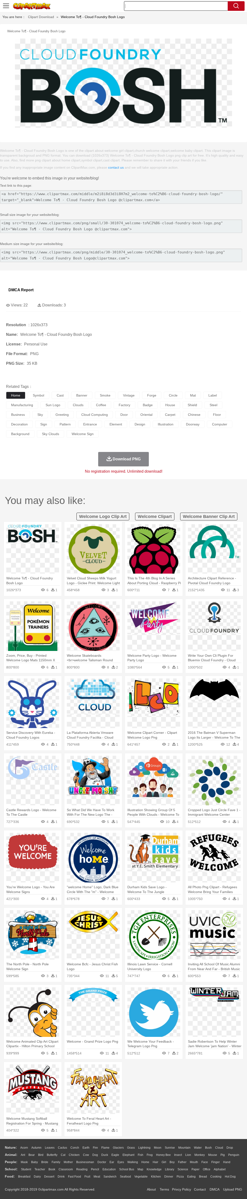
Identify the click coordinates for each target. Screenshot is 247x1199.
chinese (194, 415)
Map (140, 1169)
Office (206, 1169)
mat (193, 395)
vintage (129, 395)
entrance (90, 424)
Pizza (180, 1176)
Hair (155, 1162)
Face (204, 1162)
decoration (19, 424)
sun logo (53, 405)
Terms (164, 1189)
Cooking (215, 1176)
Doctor (101, 1162)
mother (68, 1162)
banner (81, 395)
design (140, 424)
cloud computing (94, 415)
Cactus (62, 1147)
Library (169, 1169)
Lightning (144, 1147)
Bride (44, 1162)
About (151, 1189)
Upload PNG (232, 1189)
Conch (74, 1147)
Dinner (168, 1176)
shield (192, 405)
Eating (191, 1176)
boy (172, 1162)
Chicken (74, 1155)
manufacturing (22, 405)
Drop (229, 1147)
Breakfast (24, 1176)
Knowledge (154, 1169)
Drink (61, 1176)
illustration (165, 424)
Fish (140, 1155)
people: (11, 1162)
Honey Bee (163, 1155)
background (20, 434)
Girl (164, 1162)
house (170, 405)
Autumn (36, 1147)
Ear (112, 1162)
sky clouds (50, 434)
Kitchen (156, 1176)
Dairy (37, 1176)
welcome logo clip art (103, 516)
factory (124, 405)
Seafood (125, 1176)
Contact (200, 1189)
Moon (157, 1147)
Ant (23, 1155)
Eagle (115, 1155)
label (212, 395)
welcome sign (83, 434)
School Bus (126, 1169)
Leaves (50, 1147)
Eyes (120, 1162)
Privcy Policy (181, 1189)
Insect (178, 1155)
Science (183, 1169)
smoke (105, 395)
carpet (170, 415)
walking (132, 1162)
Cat (63, 1155)
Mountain (184, 1147)
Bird (40, 1155)
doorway (192, 424)
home (15, 395)
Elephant (128, 1155)
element (116, 424)
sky (40, 415)
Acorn (24, 1147)
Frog (150, 1155)
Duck (104, 1155)
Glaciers (118, 1147)
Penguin (233, 1155)
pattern (65, 424)
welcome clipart (155, 516)
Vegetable (141, 1176)
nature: (11, 1147)
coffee (101, 405)
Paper (195, 1169)
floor (217, 415)
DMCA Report (21, 290)
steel (213, 405)
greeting (62, 415)
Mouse (212, 1155)
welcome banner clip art (209, 516)
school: (11, 1169)
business (18, 415)
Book (51, 1169)
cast (60, 395)
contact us (116, 167)
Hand (226, 1162)
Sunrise (170, 1147)
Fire (95, 1147)
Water (198, 1147)
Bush (208, 1147)
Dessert (49, 1176)
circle (173, 395)
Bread (203, 1176)
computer (219, 424)
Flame (105, 1147)
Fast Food (74, 1176)
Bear (31, 1155)
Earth (85, 1147)
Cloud (219, 1147)
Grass (131, 1147)
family (56, 1162)
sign (43, 424)
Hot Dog (230, 1176)
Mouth (194, 1162)
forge (151, 395)
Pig (222, 1155)
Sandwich (110, 1176)
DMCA (214, 1189)
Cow (86, 1155)
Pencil (95, 1169)
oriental (146, 415)
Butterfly (52, 1155)
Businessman (85, 1162)
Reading (82, 1169)
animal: (11, 1155)
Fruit (87, 1176)
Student (26, 1169)
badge (148, 405)
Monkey (199, 1155)
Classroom (66, 1169)
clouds (78, 405)
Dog (95, 1155)
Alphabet (220, 1169)
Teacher (39, 1169)
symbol (38, 395)
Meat (97, 1176)
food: (10, 1176)
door (124, 415)
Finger (215, 1162)
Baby (34, 1162)
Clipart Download (41, 17)
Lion (188, 1155)
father (182, 1162)
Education (109, 1169)
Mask (24, 1162)
